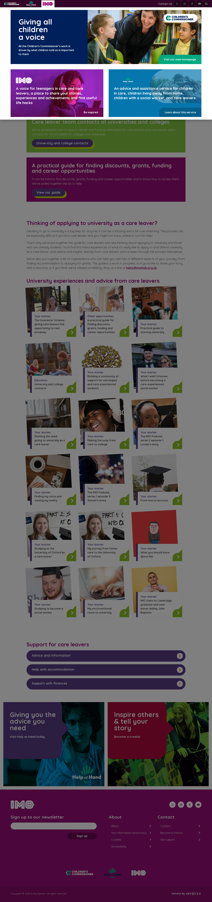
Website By (178, 893)
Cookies (116, 839)
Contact (165, 826)
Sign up (82, 836)
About (115, 826)
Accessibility (118, 846)
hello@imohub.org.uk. (141, 268)
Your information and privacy (129, 832)
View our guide (48, 192)
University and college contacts (62, 143)
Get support (167, 839)
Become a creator (171, 832)
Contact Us (165, 3)
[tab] (106, 656)
